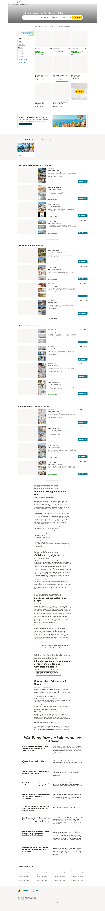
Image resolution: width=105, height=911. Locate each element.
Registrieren (82, 1)
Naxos (81, 21)
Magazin (41, 900)
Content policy (73, 908)
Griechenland (67, 21)
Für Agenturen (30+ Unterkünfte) (79, 898)
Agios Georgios (65, 607)
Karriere (40, 896)
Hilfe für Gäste (59, 896)
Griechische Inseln (75, 21)
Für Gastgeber (76, 896)
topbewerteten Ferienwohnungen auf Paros (51, 572)
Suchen (77, 17)
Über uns (41, 898)
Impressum (58, 908)
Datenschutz (67, 908)
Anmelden (76, 1)
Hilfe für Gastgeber (60, 898)
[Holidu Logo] (23, 2)
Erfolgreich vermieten (67, 1)
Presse (57, 900)
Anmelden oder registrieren (25, 124)
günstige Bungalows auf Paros (50, 729)
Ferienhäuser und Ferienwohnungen (57, 21)
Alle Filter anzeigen (22, 62)
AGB (62, 908)
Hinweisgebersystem (82, 908)
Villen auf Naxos (49, 689)
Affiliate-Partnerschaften (61, 902)
